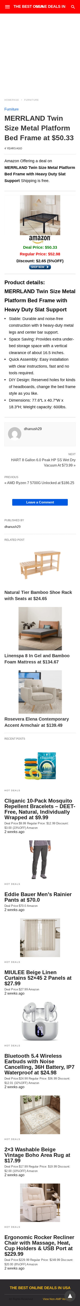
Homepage (11, 100)
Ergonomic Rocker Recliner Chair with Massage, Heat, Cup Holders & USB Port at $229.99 (39, 1245)
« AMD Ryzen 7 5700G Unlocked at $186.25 (39, 483)
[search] (73, 6)
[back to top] (70, 1296)
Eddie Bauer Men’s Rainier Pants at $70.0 (38, 897)
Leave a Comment (40, 502)
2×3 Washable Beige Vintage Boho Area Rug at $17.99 (37, 1155)
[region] (40, 51)
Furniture (31, 100)
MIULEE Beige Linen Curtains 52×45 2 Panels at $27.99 (38, 977)
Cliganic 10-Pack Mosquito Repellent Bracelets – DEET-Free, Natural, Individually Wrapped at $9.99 (39, 809)
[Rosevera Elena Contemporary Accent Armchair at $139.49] (40, 692)
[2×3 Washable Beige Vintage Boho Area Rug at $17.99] (40, 1115)
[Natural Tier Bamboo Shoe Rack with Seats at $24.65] (40, 565)
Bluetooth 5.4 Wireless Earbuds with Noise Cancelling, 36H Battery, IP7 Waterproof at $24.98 (39, 1064)
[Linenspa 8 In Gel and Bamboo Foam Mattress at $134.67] (40, 628)
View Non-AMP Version (57, 1299)
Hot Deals (12, 790)
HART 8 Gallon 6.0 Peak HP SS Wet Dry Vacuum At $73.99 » (43, 462)
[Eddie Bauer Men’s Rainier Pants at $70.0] (40, 859)
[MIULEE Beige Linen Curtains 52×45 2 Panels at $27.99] (40, 937)
